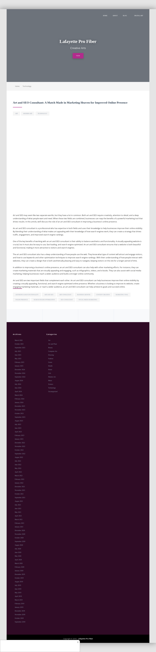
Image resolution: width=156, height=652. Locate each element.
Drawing (51, 355)
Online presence (21, 300)
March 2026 (18, 340)
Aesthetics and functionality (26, 294)
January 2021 (19, 527)
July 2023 (18, 424)
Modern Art (27, 113)
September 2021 (20, 497)
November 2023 (20, 410)
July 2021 (18, 505)
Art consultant (65, 294)
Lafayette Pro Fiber (85, 639)
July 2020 (18, 549)
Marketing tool (122, 294)
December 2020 (20, 530)
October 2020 (19, 538)
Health (50, 366)
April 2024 (18, 391)
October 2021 (19, 494)
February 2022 (19, 479)
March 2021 (18, 519)
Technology (27, 86)
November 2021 (20, 490)
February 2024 (19, 399)
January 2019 (19, 607)
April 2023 (18, 432)
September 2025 (20, 348)
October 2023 (19, 413)
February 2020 (19, 567)
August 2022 (19, 457)
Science (50, 384)
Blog (125, 15)
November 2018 (20, 614)
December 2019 (20, 574)
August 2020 (19, 545)
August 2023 (19, 421)
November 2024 (20, 373)
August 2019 (19, 582)
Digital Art (138, 15)
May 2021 (18, 512)
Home (105, 15)
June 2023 (18, 428)
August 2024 (19, 380)
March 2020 (18, 563)
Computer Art (52, 351)
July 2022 (18, 461)
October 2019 (19, 578)
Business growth (83, 294)
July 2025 (18, 351)
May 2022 (18, 468)
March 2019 (18, 600)
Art (16, 113)
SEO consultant (67, 300)
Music (50, 380)
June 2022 (18, 465)
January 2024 (19, 402)
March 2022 (18, 475)
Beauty (50, 348)
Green (50, 362)
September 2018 (20, 622)
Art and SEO (48, 294)
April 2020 (18, 560)
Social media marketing (88, 300)
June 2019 (18, 589)
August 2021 (19, 501)
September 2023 (20, 417)
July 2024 (18, 384)
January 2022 (19, 483)
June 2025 (18, 355)
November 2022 (20, 446)
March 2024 (18, 395)
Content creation (103, 294)
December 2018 (20, 611)
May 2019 (18, 592)
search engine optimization (44, 300)
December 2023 (20, 406)
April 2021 (18, 516)
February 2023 (19, 435)
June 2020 (18, 552)
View (78, 56)
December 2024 (20, 369)
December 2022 (20, 443)
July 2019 (18, 585)
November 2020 (20, 534)
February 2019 (19, 603)
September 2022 (20, 454)
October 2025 (19, 344)
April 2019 (18, 596)
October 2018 (19, 618)
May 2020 (18, 556)
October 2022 (19, 450)
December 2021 (20, 486)
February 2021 (19, 523)
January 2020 (19, 571)
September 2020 (20, 541)
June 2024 (18, 388)
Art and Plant (52, 344)
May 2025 (18, 358)
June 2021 (18, 508)
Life (49, 373)
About (115, 15)
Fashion (50, 358)
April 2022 (18, 472)
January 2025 (19, 366)
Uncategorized (52, 391)
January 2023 (19, 439)
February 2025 (19, 362)
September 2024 (20, 377)
